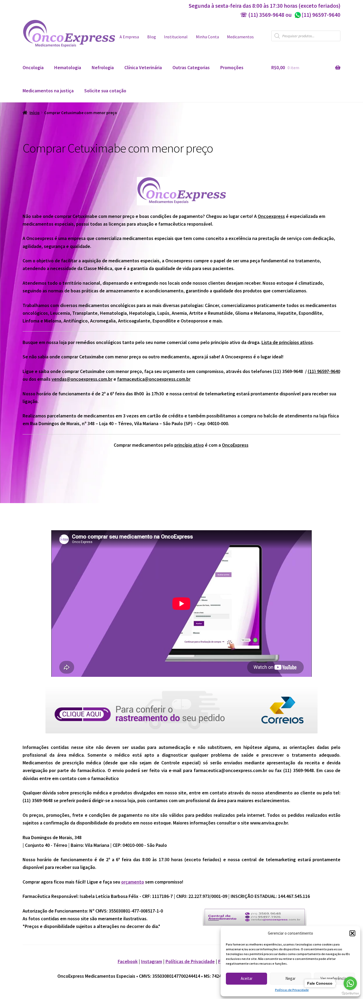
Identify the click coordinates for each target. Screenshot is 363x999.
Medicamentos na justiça (48, 91)
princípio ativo (189, 445)
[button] (352, 933)
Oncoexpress (271, 216)
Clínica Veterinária (143, 67)
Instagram (151, 961)
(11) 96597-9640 (317, 14)
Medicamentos (240, 36)
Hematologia (67, 67)
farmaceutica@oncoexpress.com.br (154, 379)
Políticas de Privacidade (292, 990)
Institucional (176, 36)
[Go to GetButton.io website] (350, 993)
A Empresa (129, 36)
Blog (151, 36)
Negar (290, 978)
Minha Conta (207, 36)
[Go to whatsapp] (350, 983)
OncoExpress (235, 445)
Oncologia (33, 67)
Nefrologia (103, 67)
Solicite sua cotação (105, 91)
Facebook (128, 961)
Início (34, 112)
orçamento (132, 882)
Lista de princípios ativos (287, 342)
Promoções (231, 67)
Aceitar (246, 978)
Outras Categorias (191, 67)
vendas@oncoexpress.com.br (82, 379)
